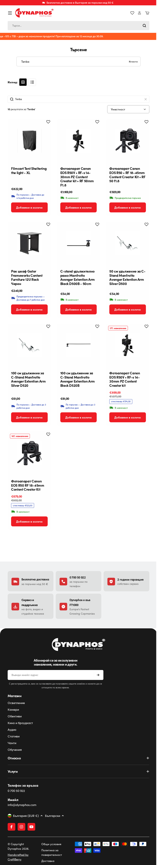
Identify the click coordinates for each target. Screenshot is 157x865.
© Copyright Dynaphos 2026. (18, 846)
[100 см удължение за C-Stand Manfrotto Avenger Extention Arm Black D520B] (78, 345)
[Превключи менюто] (10, 13)
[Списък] (32, 82)
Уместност (118, 109)
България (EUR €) (26, 816)
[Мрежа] (23, 82)
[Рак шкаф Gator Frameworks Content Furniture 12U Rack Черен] (29, 243)
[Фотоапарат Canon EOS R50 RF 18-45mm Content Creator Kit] (29, 453)
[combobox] (78, 25)
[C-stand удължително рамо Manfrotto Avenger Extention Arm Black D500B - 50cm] (78, 243)
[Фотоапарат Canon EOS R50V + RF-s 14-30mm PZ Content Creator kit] (127, 345)
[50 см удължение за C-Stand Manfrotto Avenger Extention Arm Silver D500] (127, 243)
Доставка (47, 861)
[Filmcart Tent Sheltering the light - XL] (29, 141)
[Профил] (139, 13)
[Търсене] (144, 26)
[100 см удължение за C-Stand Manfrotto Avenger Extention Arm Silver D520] (29, 345)
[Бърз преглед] (45, 128)
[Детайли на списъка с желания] (132, 13)
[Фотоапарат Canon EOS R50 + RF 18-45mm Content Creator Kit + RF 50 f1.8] (127, 141)
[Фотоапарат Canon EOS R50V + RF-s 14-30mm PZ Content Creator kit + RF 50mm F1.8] (78, 141)
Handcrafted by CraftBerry (18, 857)
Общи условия (51, 844)
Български (52, 815)
